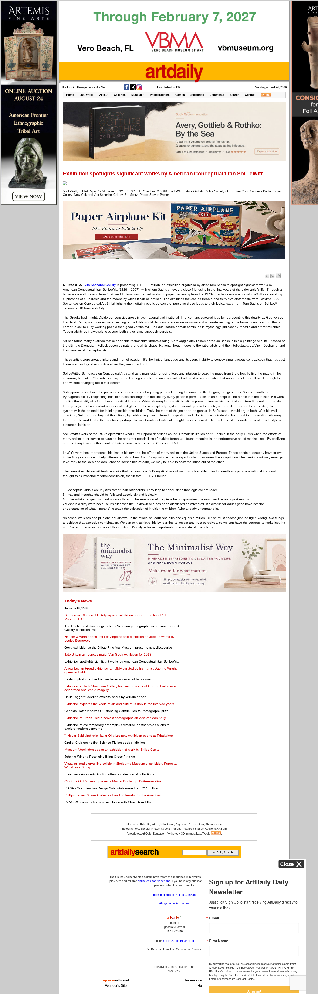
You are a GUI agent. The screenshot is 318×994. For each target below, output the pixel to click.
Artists (103, 94)
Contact (250, 94)
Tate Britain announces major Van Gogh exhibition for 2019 (107, 654)
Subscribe (197, 94)
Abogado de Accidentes (174, 903)
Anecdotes (133, 833)
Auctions (210, 828)
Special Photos (150, 828)
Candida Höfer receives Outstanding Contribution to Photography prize (116, 711)
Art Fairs (222, 828)
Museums (137, 94)
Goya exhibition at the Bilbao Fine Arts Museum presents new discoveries (118, 647)
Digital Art (182, 824)
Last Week (87, 94)
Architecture (196, 824)
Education (159, 833)
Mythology (173, 833)
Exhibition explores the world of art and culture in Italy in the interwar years (119, 704)
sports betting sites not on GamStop (174, 895)
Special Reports (171, 828)
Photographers (160, 94)
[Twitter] (133, 89)
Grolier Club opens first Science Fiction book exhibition (104, 742)
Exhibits (145, 824)
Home (70, 94)
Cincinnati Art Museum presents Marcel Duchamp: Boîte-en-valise (112, 781)
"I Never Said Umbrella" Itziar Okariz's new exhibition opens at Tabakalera (118, 735)
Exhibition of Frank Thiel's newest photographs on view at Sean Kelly (115, 718)
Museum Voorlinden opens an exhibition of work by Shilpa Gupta (111, 749)
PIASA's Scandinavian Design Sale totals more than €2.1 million (111, 788)
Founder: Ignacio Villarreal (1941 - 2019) (174, 927)
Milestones (167, 824)
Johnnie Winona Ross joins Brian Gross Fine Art (99, 756)
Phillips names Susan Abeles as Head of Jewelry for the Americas (112, 795)
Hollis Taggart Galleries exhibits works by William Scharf (105, 697)
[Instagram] (139, 89)
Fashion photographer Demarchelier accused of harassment (108, 679)
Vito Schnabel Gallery (100, 285)
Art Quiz (146, 833)
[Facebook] (126, 89)
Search (234, 94)
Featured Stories (193, 828)
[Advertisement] (232, 631)
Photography (213, 824)
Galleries (120, 94)
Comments (217, 94)
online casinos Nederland (154, 881)
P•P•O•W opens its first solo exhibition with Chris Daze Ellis (107, 802)
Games (180, 94)
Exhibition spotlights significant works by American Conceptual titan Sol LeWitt (121, 661)
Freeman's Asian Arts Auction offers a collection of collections (109, 774)
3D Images (188, 833)
